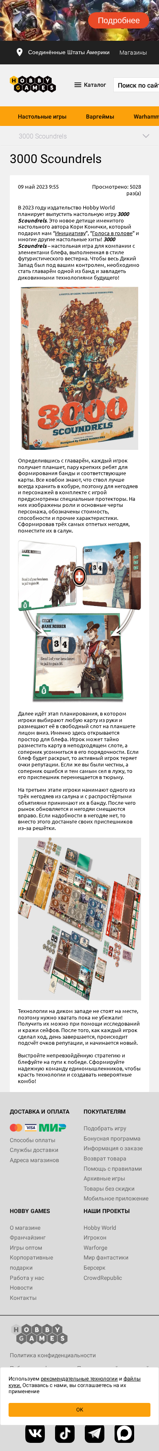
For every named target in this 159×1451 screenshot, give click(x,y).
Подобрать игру (105, 1128)
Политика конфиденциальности (53, 1355)
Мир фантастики (106, 1257)
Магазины (133, 52)
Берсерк (95, 1267)
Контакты (23, 1298)
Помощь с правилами (113, 1168)
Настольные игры (42, 116)
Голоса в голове (112, 232)
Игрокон (95, 1237)
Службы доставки (34, 1150)
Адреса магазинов (34, 1160)
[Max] (124, 1433)
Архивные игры (104, 1178)
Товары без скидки (109, 1188)
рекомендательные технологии (79, 1379)
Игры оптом (26, 1247)
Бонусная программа (112, 1138)
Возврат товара (105, 1158)
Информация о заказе (113, 1148)
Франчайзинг (28, 1237)
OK (79, 1410)
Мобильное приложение (116, 1198)
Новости (21, 1287)
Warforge (95, 1247)
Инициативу (70, 232)
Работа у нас (27, 1278)
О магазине (25, 1227)
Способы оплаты (32, 1140)
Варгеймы (100, 116)
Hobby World (100, 1227)
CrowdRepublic (103, 1278)
